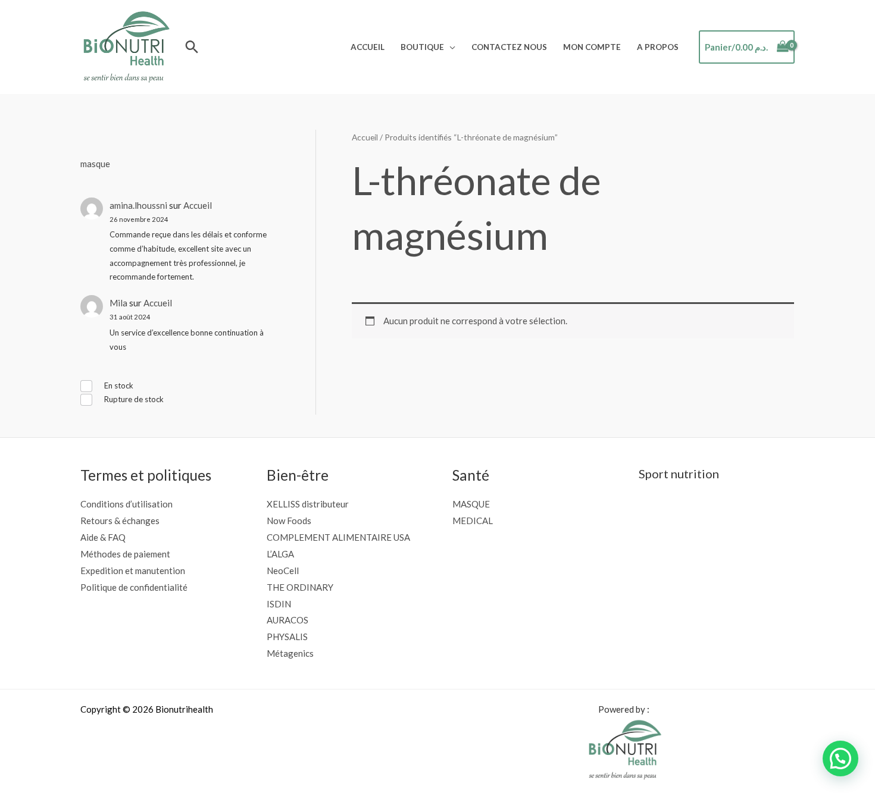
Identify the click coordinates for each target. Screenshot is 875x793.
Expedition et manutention (132, 570)
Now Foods (289, 520)
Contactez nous (509, 47)
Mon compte (592, 47)
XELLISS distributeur (308, 504)
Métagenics (290, 653)
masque (95, 163)
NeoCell (283, 570)
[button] (192, 46)
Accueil (368, 47)
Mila (118, 302)
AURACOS (287, 620)
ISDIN (279, 603)
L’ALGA (280, 553)
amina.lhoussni (138, 205)
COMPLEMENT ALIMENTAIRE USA (338, 537)
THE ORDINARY (300, 587)
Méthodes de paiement (125, 553)
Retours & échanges (120, 520)
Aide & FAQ (103, 537)
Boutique (422, 47)
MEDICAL (472, 520)
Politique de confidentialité (134, 587)
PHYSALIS (287, 636)
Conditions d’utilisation (126, 504)
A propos (658, 47)
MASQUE (471, 504)
